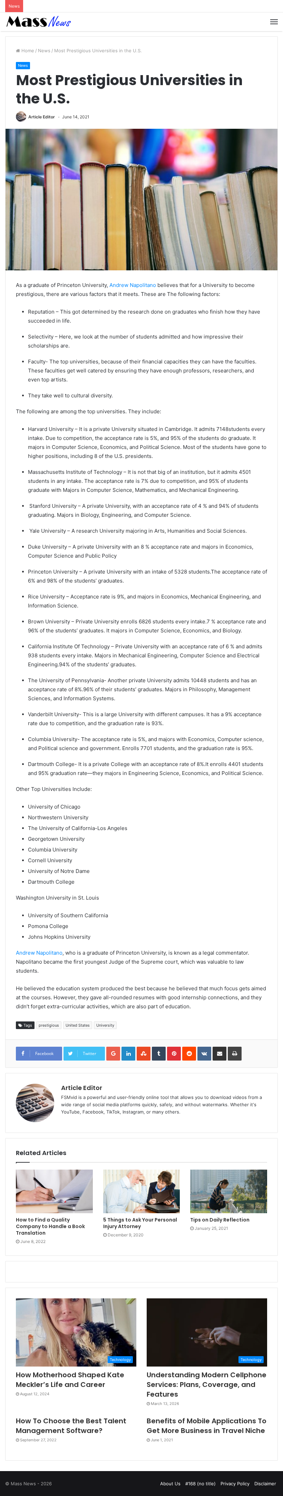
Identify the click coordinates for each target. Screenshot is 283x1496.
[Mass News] (38, 22)
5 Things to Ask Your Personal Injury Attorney (140, 1223)
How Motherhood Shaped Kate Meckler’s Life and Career (70, 1379)
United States (78, 1025)
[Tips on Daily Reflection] (228, 1191)
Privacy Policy (235, 1483)
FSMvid (69, 1097)
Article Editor (41, 116)
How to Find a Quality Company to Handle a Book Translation (50, 1226)
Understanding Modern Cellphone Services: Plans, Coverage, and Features (206, 1384)
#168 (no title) (200, 1483)
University (105, 1025)
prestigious (49, 1025)
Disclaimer (265, 1483)
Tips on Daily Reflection (220, 1219)
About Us (170, 1483)
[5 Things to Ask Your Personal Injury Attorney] (141, 1191)
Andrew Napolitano (132, 285)
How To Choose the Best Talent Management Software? (71, 1425)
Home (27, 50)
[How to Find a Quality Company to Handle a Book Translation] (54, 1191)
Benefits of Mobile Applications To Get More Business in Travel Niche (206, 1425)
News (44, 50)
